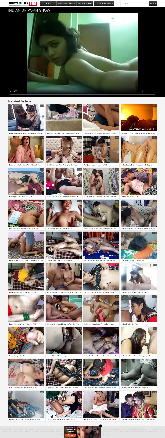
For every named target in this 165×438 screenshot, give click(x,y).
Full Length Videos (104, 4)
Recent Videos (85, 4)
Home (48, 4)
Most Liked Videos (66, 4)
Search (153, 3)
